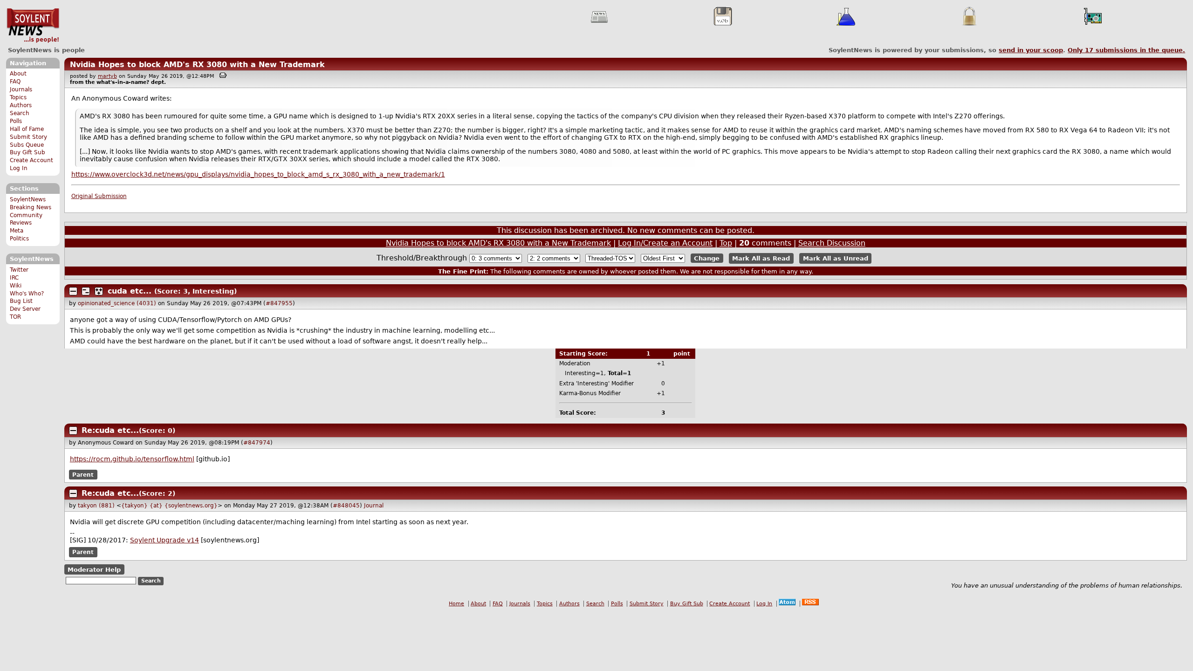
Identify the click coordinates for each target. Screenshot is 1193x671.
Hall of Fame (27, 129)
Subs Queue (27, 145)
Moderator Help (94, 569)
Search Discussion (831, 243)
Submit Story (28, 137)
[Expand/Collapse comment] (73, 291)
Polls (16, 121)
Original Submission (99, 196)
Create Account (31, 160)
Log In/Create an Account (665, 243)
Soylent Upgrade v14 (164, 540)
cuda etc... (129, 291)
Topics (18, 97)
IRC (14, 277)
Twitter (19, 270)
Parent (83, 474)
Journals (21, 89)
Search (19, 113)
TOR (15, 317)
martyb (107, 76)
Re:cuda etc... (110, 430)
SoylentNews (33, 25)
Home (456, 604)
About (18, 73)
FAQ (15, 81)
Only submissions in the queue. (1126, 50)
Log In (18, 168)
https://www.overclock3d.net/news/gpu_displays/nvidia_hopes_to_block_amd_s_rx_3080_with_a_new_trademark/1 (258, 174)
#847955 (279, 303)
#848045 (346, 505)
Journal (374, 505)
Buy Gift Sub (27, 152)
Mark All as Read (761, 258)
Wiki (15, 285)
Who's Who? (27, 293)
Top (726, 243)
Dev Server (25, 309)
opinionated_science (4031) (117, 303)
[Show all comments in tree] (99, 291)
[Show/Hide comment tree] (86, 291)
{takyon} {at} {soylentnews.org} (169, 505)
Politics (19, 238)
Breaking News (30, 207)
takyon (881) (96, 505)
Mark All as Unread (835, 258)
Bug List (21, 301)
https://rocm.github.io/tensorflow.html (132, 459)
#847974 (256, 442)
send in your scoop (1031, 50)
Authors (21, 105)
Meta (16, 230)
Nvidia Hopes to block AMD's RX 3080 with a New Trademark (197, 64)
